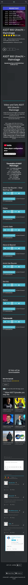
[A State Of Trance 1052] (20, 419)
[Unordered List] (15, 467)
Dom (17, 542)
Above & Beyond (12, 39)
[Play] (5, 193)
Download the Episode (9, 199)
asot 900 (11, 388)
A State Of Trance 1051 (8, 442)
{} (5, 469)
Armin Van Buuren (20, 39)
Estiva (10, 40)
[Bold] (5, 467)
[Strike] (11, 467)
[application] (14, 193)
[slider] (22, 193)
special (22, 388)
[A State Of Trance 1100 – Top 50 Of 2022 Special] (20, 403)
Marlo (13, 40)
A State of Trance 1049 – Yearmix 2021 (20, 442)
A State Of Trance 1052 (20, 426)
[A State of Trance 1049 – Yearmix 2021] (20, 436)
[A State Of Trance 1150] (8, 403)
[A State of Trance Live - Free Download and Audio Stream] (14, 2)
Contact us (19, 573)
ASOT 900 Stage (16, 388)
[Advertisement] (14, 83)
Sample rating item (7, 381)
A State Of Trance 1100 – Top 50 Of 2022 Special (20, 409)
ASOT (7, 388)
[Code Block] (18, 467)
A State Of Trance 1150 (8, 409)
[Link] (20, 467)
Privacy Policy (10, 573)
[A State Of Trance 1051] (8, 436)
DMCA (19, 565)
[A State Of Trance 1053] (8, 419)
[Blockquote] (17, 467)
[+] (7, 469)
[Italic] (7, 467)
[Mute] (19, 193)
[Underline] (9, 467)
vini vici (17, 40)
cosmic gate (6, 40)
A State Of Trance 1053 (8, 426)
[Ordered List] (13, 467)
